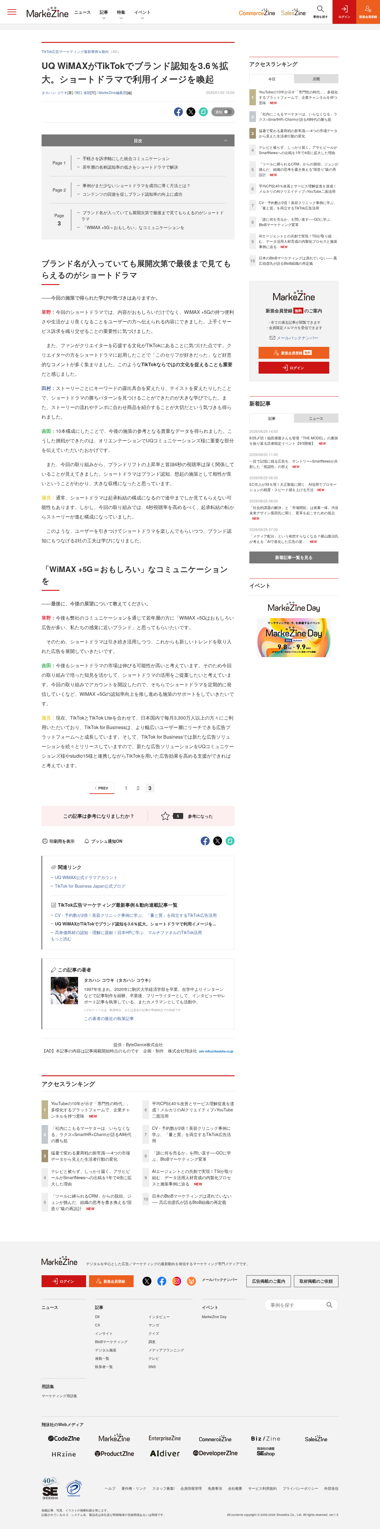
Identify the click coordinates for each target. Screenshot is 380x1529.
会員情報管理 (191, 1488)
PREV (103, 788)
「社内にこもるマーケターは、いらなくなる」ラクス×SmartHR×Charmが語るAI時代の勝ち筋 (91, 1134)
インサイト (104, 1333)
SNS (152, 1366)
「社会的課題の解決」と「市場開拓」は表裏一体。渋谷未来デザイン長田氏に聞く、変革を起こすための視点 (293, 510)
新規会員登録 (296, 352)
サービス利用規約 (262, 1488)
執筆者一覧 (104, 1366)
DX (97, 1316)
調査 (152, 1341)
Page (59, 163)
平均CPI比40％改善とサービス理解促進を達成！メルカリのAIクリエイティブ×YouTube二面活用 (193, 1109)
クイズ (153, 1333)
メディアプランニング (166, 1349)
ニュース (82, 12)
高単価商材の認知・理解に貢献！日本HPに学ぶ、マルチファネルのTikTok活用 (128, 932)
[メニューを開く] (12, 12)
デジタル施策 (105, 1349)
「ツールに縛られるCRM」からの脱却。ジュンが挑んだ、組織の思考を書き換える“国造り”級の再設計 (91, 1202)
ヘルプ (110, 1488)
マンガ (153, 1324)
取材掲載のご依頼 (316, 1281)
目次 (138, 140)
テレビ (153, 1358)
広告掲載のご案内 (268, 1281)
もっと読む (61, 938)
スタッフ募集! (163, 1488)
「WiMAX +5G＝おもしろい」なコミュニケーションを (133, 227)
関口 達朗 (83, 92)
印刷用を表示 (62, 841)
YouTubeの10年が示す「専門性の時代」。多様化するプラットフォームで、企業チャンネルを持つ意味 (91, 1109)
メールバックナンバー (297, 338)
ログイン (297, 367)
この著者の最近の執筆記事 (109, 1018)
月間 (316, 79)
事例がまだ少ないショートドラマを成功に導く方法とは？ (137, 185)
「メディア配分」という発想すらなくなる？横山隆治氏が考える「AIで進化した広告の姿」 (293, 538)
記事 (104, 12)
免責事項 (215, 1488)
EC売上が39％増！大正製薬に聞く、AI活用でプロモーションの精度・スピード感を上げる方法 (293, 487)
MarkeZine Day (214, 1316)
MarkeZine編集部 (112, 92)
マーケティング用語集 (59, 1395)
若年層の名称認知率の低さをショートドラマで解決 (130, 167)
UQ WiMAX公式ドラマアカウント (86, 877)
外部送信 (331, 1488)
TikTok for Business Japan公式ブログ (90, 886)
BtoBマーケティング (111, 1341)
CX (97, 1324)
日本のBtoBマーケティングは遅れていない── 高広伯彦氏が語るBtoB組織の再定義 (192, 1199)
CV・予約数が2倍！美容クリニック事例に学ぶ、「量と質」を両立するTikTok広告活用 (136, 915)
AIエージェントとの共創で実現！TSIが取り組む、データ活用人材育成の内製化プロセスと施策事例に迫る (192, 1177)
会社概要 (235, 1488)
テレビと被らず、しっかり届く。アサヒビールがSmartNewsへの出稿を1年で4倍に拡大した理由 (91, 1177)
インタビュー (159, 1316)
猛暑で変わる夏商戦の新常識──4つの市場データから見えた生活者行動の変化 (90, 1156)
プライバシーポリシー (300, 1488)
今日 (272, 79)
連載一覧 (102, 1358)
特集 (121, 12)
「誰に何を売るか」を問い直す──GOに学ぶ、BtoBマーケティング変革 (191, 1156)
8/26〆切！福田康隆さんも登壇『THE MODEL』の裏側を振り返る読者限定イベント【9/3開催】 (293, 440)
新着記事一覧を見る (294, 557)
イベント (142, 12)
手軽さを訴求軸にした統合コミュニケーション (126, 158)
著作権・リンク (133, 1488)
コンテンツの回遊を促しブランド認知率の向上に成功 (132, 194)
